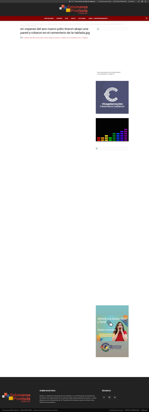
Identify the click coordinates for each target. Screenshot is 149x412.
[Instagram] (142, 1)
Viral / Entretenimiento (98, 18)
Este (66, 18)
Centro (59, 18)
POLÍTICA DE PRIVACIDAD (119, 1)
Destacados (49, 18)
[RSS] (145, 1)
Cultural (82, 18)
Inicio (21, 24)
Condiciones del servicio (105, 1)
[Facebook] (138, 1)
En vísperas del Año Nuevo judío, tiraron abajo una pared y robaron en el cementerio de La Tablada (53, 24)
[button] (146, 19)
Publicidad (131, 1)
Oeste (73, 18)
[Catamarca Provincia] (74, 9)
